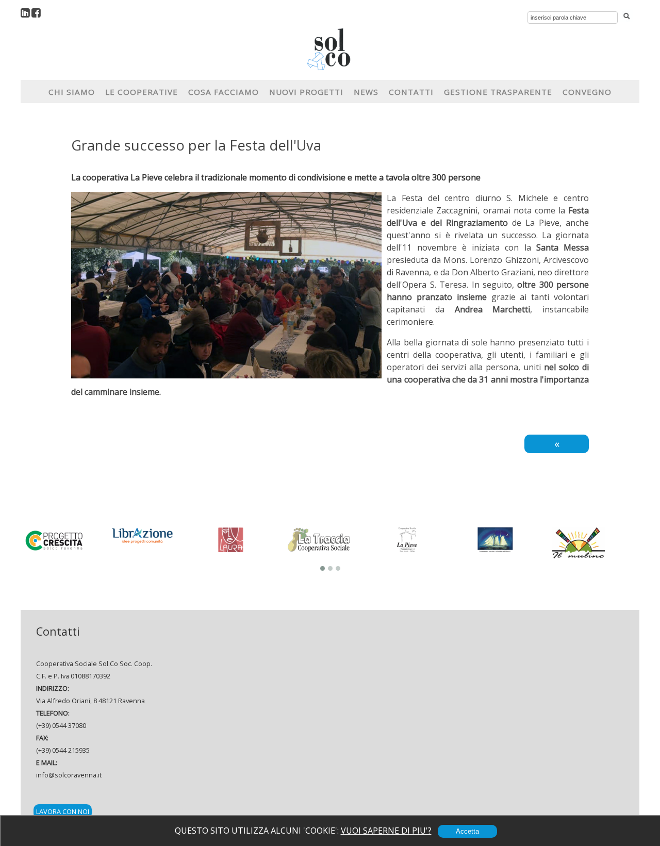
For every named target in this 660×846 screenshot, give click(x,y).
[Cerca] (626, 16)
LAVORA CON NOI (62, 811)
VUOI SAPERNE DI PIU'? (386, 830)
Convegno (587, 92)
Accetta (467, 831)
